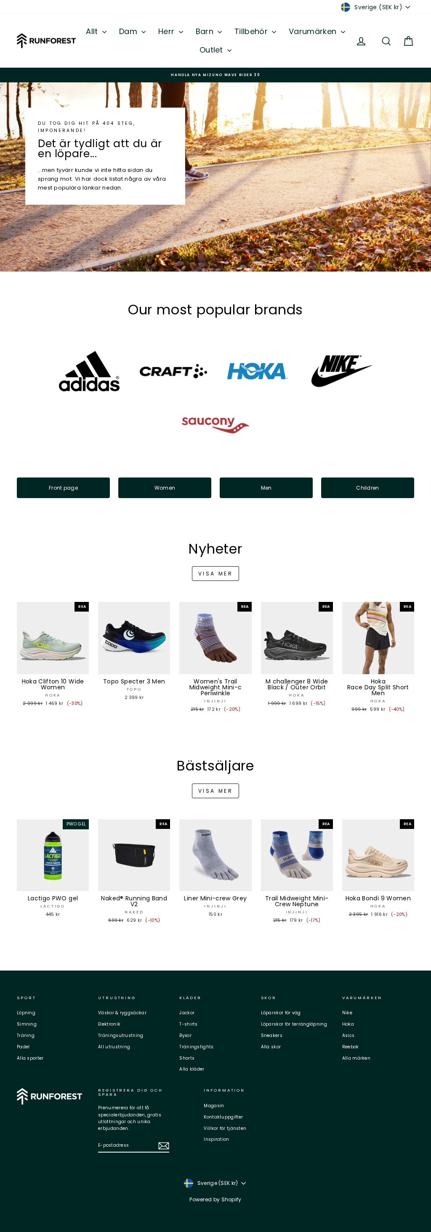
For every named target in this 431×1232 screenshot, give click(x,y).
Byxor (185, 1035)
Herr (167, 31)
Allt (93, 31)
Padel (23, 1047)
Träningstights (196, 1047)
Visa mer (215, 573)
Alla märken (356, 1058)
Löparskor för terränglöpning (294, 1024)
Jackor (186, 1013)
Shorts (186, 1058)
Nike (347, 1013)
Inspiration (216, 1139)
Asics (348, 1035)
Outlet (212, 50)
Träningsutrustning (120, 1035)
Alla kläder (191, 1069)
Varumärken (313, 31)
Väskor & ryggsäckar (122, 1013)
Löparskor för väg (281, 1013)
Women (165, 487)
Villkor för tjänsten (225, 1128)
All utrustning (114, 1047)
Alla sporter (30, 1058)
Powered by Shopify (215, 1199)
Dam (129, 31)
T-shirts (188, 1024)
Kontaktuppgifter (223, 1117)
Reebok (350, 1047)
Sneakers (271, 1035)
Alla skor (271, 1047)
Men (266, 487)
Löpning (26, 1013)
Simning (27, 1024)
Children (367, 487)
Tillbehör (252, 31)
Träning (26, 1035)
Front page (63, 487)
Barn (206, 31)
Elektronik (109, 1024)
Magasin (214, 1106)
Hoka (348, 1024)
